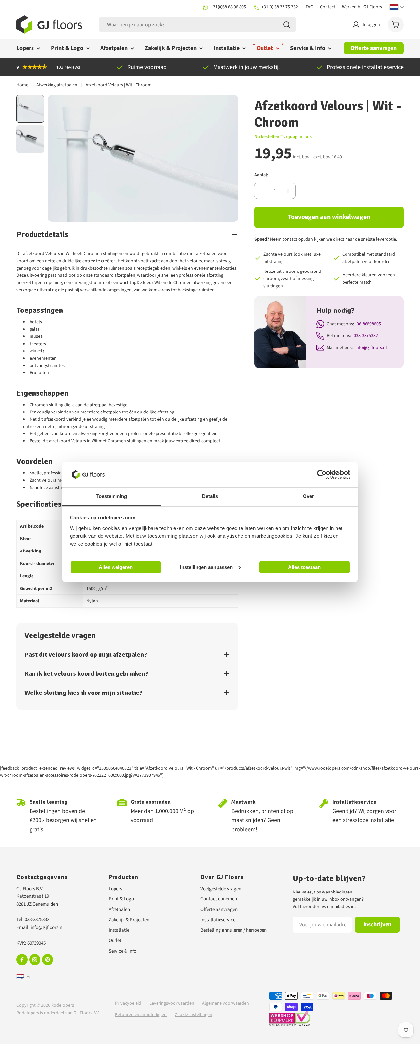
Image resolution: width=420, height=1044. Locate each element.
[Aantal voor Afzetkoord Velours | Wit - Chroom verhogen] (288, 191)
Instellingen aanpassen (206, 567)
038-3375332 (366, 335)
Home (22, 85)
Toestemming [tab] (111, 496)
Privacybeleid (128, 1003)
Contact (327, 7)
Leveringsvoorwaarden (171, 1003)
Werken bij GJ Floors (362, 7)
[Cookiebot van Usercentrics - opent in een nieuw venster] (321, 474)
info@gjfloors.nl (371, 347)
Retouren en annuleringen (141, 1015)
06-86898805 (369, 324)
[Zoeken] (287, 25)
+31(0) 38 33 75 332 (280, 7)
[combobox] (197, 24)
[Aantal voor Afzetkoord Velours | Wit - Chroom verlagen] (261, 191)
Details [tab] (210, 496)
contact (290, 239)
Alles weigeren (116, 567)
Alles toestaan (304, 567)
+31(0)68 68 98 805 (228, 7)
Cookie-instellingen (193, 1015)
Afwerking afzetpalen (56, 85)
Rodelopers (62, 1005)
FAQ (309, 7)
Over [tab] (308, 496)
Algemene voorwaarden (225, 1003)
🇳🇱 (20, 976)
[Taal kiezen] (397, 7)
